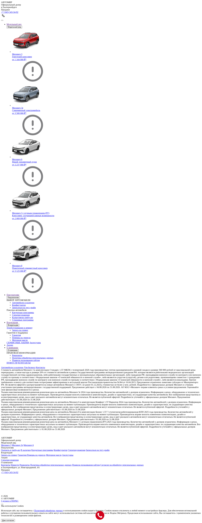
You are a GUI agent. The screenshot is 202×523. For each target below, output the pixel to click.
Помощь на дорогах (21, 337)
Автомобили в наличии (23, 302)
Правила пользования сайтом (26, 360)
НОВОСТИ (12, 363)
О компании (12, 347)
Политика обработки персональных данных (32, 358)
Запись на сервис (20, 330)
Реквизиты (17, 355)
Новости (15, 465)
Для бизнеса (29, 367)
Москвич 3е (17, 445)
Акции (10, 345)
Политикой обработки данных (48, 510)
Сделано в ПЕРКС (10, 501)
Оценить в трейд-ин (10, 450)
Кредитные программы (23, 312)
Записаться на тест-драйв (24, 307)
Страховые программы (23, 320)
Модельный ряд (14, 24)
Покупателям (13, 295)
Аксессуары (35, 342)
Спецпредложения (21, 315)
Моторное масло (20, 340)
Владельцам (12, 322)
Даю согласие (8, 520)
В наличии (26, 450)
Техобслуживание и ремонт (19, 328)
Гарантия (16, 335)
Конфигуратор (19, 305)
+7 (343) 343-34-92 (9, 12)
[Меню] (2, 20)
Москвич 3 (6, 445)
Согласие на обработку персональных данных (122, 465)
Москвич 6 (28, 445)
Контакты (40, 367)
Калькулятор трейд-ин (22, 317)
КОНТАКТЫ (24, 363)
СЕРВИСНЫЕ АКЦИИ (18, 342)
